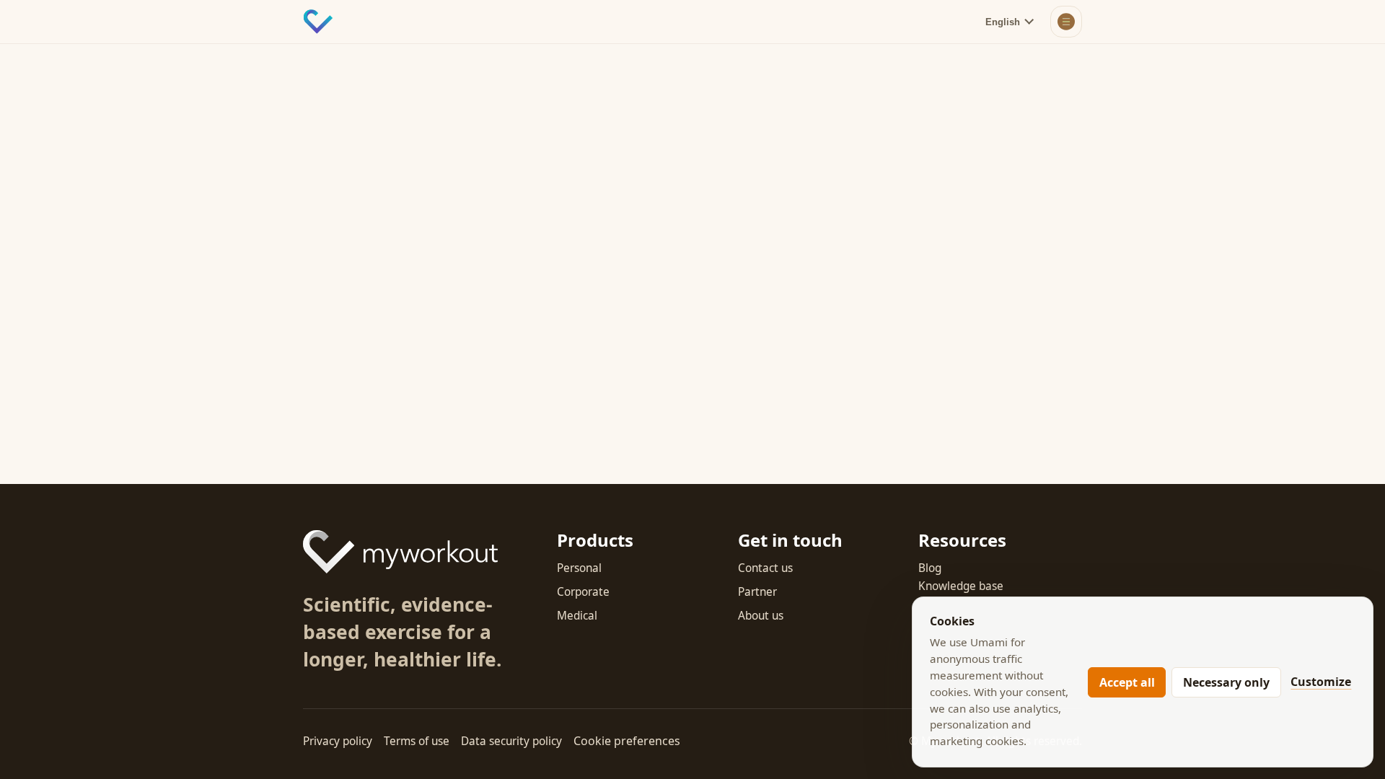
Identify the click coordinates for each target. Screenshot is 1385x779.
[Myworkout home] (318, 21)
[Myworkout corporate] (400, 551)
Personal (579, 568)
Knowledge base (960, 586)
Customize (1321, 682)
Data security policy (511, 741)
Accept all (1127, 682)
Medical (577, 615)
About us (760, 615)
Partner (757, 591)
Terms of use (416, 741)
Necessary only (1226, 682)
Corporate (583, 591)
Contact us (765, 568)
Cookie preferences (626, 741)
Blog (929, 568)
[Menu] (1066, 22)
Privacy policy (337, 741)
